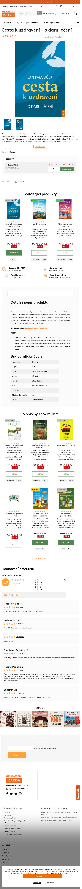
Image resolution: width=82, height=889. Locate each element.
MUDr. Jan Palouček (39, 371)
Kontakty (5, 6)
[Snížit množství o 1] (50, 169)
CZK (65, 13)
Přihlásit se (16, 755)
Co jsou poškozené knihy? (13, 834)
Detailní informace (9, 152)
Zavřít (34, 180)
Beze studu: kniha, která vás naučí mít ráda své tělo (56, 820)
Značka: (53, 37)
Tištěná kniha (35, 259)
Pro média (13, 6)
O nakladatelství (9, 831)
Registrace (5, 853)
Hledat (39, 13)
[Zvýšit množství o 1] (57, 169)
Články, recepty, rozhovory (13, 828)
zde (70, 873)
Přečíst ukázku (40, 147)
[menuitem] (7, 22)
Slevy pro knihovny (10, 826)
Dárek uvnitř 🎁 (78, 793)
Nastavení (37, 883)
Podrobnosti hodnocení (34, 36)
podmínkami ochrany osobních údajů (44, 748)
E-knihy (35, 362)
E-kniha (13, 259)
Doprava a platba (26, 6)
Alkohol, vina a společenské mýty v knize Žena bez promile (59, 817)
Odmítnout (50, 883)
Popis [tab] (13, 294)
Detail (39, 253)
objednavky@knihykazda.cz (18, 789)
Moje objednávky (7, 856)
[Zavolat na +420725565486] (56, 6)
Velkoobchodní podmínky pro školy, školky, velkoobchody (18, 822)
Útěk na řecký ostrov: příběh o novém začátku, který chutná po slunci (59, 813)
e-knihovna (50, 13)
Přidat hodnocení (11, 595)
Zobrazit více (40, 559)
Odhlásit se (6, 859)
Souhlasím (43, 876)
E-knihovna (5, 862)
